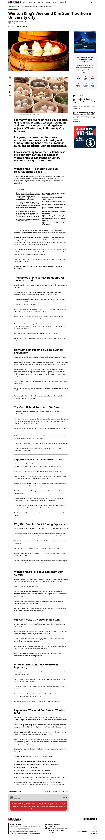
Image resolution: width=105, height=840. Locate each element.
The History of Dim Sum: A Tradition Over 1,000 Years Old (53, 194)
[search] (92, 2)
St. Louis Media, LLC (25, 777)
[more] (65, 2)
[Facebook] (66, 797)
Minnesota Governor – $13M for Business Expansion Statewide (84, 113)
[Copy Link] (21, 26)
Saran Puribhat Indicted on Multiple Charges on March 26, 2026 (84, 101)
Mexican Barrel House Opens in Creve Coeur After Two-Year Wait (37, 764)
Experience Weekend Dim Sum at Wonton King (53, 223)
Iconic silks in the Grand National (27, 767)
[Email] (17, 26)
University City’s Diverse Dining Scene (55, 216)
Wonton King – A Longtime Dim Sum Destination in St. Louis (27, 220)
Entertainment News (25, 756)
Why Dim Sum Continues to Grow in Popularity (53, 219)
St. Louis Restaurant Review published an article (30, 749)
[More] (27, 26)
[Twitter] (85, 78)
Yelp (20, 269)
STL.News (27, 176)
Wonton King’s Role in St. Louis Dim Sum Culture (53, 212)
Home (9, 6)
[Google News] (85, 84)
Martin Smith (15, 21)
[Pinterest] (92, 78)
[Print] (24, 26)
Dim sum (17, 292)
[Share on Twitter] (14, 26)
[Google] (95, 819)
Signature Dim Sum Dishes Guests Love (55, 204)
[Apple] (92, 819)
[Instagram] (78, 84)
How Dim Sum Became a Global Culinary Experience (52, 198)
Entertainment (15, 6)
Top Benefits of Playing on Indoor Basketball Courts (33, 773)
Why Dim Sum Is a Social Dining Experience (52, 208)
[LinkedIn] (92, 84)
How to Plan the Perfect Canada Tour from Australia (33, 770)
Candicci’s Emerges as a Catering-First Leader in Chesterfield (36, 761)
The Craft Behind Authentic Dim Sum (54, 202)
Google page (36, 833)
